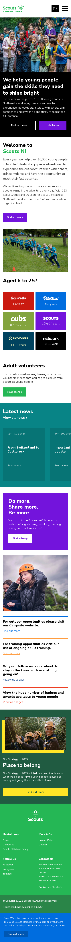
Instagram (8, 869)
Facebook (8, 864)
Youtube (7, 873)
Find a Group (20, 538)
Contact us (8, 844)
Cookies (43, 844)
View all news (14, 417)
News (6, 840)
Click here (57, 887)
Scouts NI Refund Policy (15, 849)
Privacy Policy (46, 840)
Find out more (19, 125)
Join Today (53, 125)
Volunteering (14, 392)
